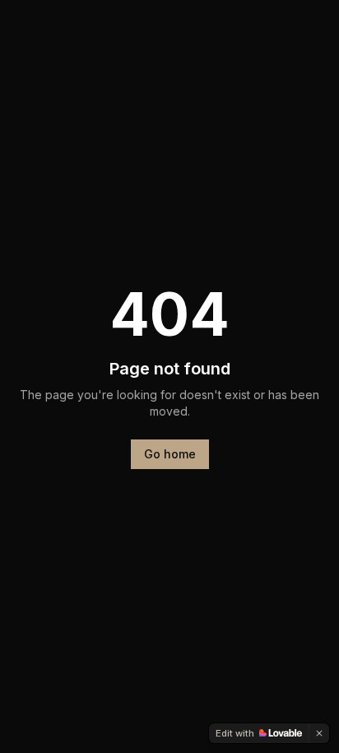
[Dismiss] (319, 733)
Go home (170, 454)
